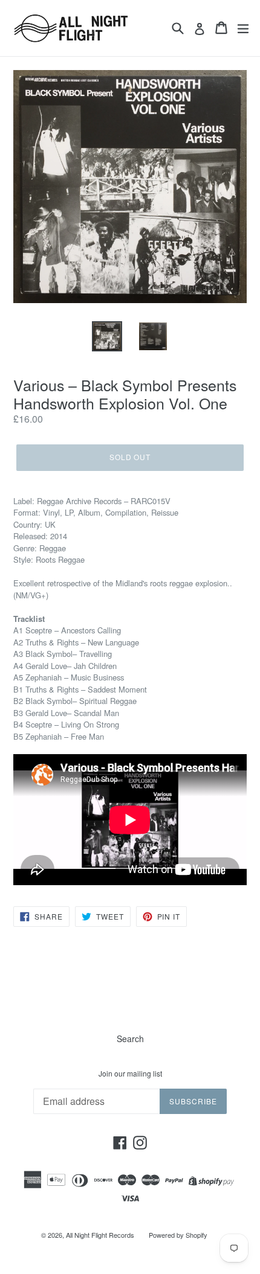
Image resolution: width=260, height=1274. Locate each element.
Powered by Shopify (178, 1235)
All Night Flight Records (100, 1235)
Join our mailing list (130, 1073)
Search (130, 1038)
